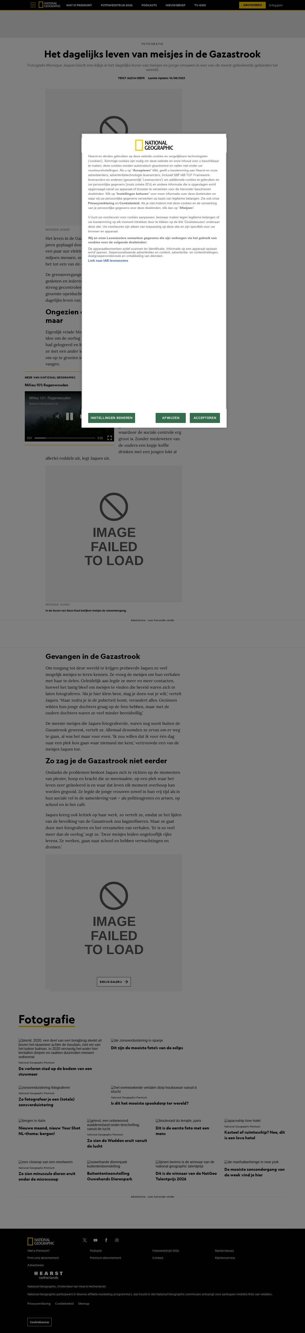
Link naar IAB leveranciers (108, 260)
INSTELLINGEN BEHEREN (112, 418)
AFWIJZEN (170, 418)
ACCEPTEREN (205, 418)
